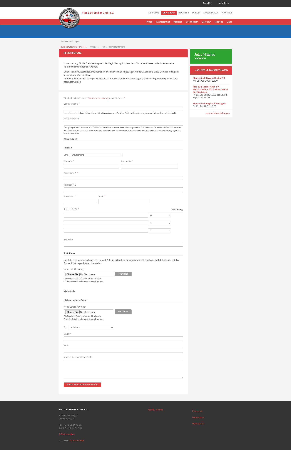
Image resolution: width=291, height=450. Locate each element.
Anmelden (207, 3)
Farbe (66, 346)
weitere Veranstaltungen (218, 113)
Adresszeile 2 (70, 185)
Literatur (206, 22)
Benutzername (71, 104)
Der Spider (168, 13)
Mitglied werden (155, 410)
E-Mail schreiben (67, 434)
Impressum (197, 411)
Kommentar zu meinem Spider (78, 357)
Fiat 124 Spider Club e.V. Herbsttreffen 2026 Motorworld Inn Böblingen (210, 89)
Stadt (102, 196)
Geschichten (192, 22)
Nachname (127, 161)
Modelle (218, 22)
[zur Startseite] (69, 18)
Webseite (68, 239)
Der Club (153, 13)
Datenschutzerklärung (98, 98)
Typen (149, 22)
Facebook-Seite (76, 441)
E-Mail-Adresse (72, 118)
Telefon (71, 209)
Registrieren (223, 3)
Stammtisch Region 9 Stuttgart (209, 103)
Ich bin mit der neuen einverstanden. (96, 98)
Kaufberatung (163, 22)
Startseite (65, 42)
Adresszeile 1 (71, 173)
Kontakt (227, 13)
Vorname (69, 161)
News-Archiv (198, 424)
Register (178, 22)
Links (229, 22)
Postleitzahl (70, 196)
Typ (65, 327)
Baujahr (67, 334)
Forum (196, 13)
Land (66, 155)
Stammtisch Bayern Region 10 (209, 78)
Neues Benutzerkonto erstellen (73, 47)
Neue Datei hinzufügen (75, 269)
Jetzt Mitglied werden (204, 56)
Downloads (211, 13)
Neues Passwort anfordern (113, 47)
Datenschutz (198, 418)
